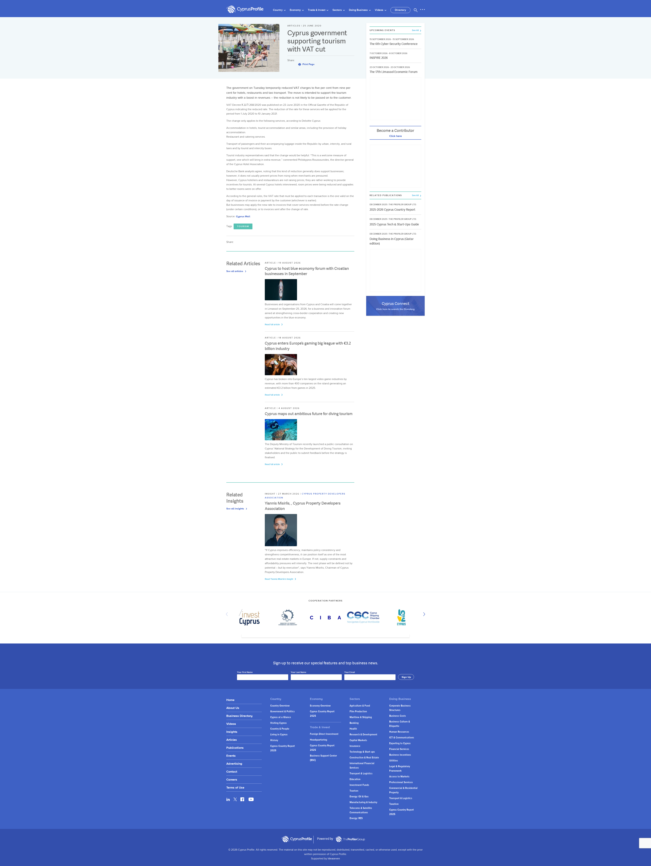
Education (355, 779)
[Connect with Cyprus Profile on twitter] (235, 799)
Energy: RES (356, 818)
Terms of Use (235, 787)
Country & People (279, 728)
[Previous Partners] (228, 614)
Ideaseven (334, 858)
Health (353, 728)
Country (278, 10)
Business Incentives (400, 754)
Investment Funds (359, 785)
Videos (379, 10)
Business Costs (397, 715)
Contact (231, 771)
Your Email (349, 672)
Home (230, 700)
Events (231, 755)
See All (415, 30)
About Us (232, 708)
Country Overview (280, 705)
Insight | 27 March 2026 (282, 493)
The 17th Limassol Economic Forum (394, 72)
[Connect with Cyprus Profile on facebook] (242, 799)
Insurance (355, 746)
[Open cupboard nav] (422, 10)
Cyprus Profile (245, 9)
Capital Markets (358, 740)
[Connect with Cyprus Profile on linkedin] (228, 799)
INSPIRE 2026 (379, 58)
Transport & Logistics (361, 773)
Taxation (394, 804)
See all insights (235, 508)
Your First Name (245, 672)
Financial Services (399, 749)
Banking (354, 723)
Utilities (393, 760)
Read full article (272, 324)
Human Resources (399, 731)
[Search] (416, 10)
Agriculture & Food (360, 705)
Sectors (337, 10)
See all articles (235, 271)
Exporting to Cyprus (400, 743)
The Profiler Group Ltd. (403, 204)
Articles (231, 739)
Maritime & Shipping (361, 717)
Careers (231, 779)
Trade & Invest (317, 10)
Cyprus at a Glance (280, 717)
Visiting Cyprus (278, 723)
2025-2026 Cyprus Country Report (392, 209)
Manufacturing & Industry (363, 802)
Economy (295, 10)
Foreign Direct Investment (324, 734)
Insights (231, 731)
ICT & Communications (401, 737)
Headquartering (318, 739)
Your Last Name (298, 672)
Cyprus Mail (243, 216)
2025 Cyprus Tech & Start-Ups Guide (394, 224)
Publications (235, 747)
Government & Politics (282, 711)
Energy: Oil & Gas (359, 796)
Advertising (234, 763)
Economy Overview (320, 705)
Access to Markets (399, 776)
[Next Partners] (423, 614)
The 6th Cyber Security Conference (394, 44)
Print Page (308, 64)
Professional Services (401, 782)
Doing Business (358, 10)
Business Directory (239, 716)
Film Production (358, 711)
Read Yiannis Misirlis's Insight (279, 579)
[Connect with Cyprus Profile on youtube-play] (251, 800)
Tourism (243, 226)
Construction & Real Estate (364, 757)
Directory (400, 10)
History (274, 740)
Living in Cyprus (279, 734)
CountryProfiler (350, 839)
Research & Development (363, 734)
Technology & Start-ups (362, 751)
